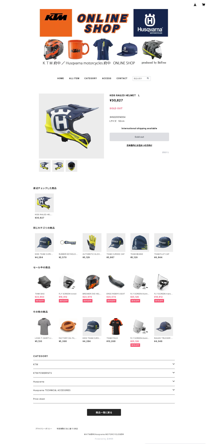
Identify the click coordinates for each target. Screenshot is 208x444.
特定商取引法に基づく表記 (67, 429)
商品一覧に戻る (104, 412)
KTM (35, 364)
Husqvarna (38, 381)
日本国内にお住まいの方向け (139, 145)
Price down (39, 399)
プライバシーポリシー (44, 429)
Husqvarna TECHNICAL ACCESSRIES (52, 390)
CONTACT (122, 78)
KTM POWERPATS (42, 373)
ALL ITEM (74, 78)
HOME (60, 78)
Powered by (101, 439)
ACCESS (106, 78)
